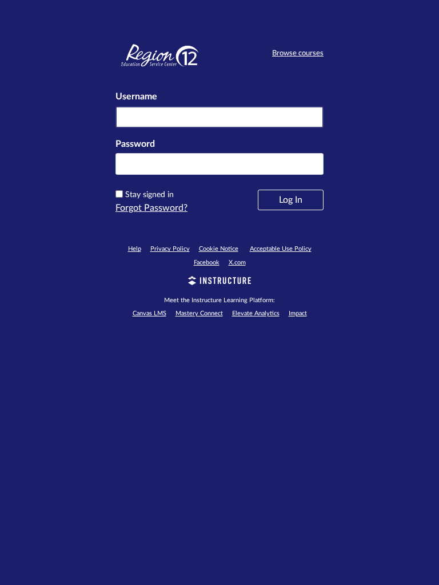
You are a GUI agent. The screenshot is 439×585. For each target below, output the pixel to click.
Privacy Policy (170, 249)
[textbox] (219, 164)
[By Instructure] (219, 282)
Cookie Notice (218, 249)
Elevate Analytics (256, 313)
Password (135, 144)
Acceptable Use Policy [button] (281, 249)
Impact (298, 313)
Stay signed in (149, 195)
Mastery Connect (199, 313)
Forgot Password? (151, 208)
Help (134, 249)
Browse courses (298, 53)
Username (136, 96)
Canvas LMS (149, 313)
